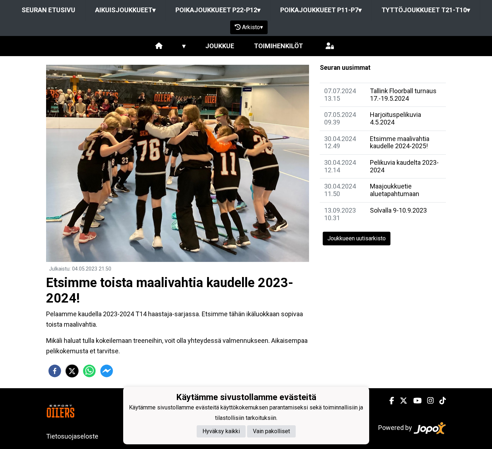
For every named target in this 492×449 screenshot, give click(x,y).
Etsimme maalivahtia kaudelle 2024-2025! (399, 142)
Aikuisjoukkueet (125, 10)
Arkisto (252, 27)
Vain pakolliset (271, 431)
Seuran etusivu (48, 10)
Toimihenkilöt (278, 46)
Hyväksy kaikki (221, 431)
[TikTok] (440, 401)
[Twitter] (400, 401)
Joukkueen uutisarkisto (356, 238)
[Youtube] (414, 401)
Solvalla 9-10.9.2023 (398, 210)
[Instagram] (427, 401)
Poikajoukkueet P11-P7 (321, 10)
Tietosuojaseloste (72, 436)
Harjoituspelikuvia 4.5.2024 (395, 118)
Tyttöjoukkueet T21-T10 (425, 10)
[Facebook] (389, 401)
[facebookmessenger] (106, 370)
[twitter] (72, 370)
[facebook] (54, 370)
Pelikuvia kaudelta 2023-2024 (404, 166)
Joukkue (219, 46)
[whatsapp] (89, 370)
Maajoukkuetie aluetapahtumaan (394, 190)
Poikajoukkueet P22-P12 (217, 10)
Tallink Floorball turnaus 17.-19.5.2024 (403, 94)
